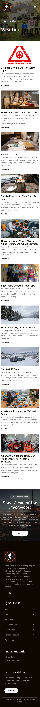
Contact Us (20, 533)
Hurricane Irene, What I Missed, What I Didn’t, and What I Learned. (19, 242)
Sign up (11, 690)
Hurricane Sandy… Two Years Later (19, 113)
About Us (8, 615)
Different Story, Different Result (18, 328)
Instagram (8, 620)
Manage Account (11, 635)
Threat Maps (9, 630)
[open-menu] (35, 7)
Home (6, 609)
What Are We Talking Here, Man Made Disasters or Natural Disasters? (18, 459)
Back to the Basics (11, 155)
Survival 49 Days (10, 369)
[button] (20, 614)
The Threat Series (11, 625)
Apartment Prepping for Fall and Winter (18, 413)
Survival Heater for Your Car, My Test (18, 198)
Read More (5, 85)
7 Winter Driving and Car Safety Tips (18, 69)
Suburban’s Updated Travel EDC (18, 286)
